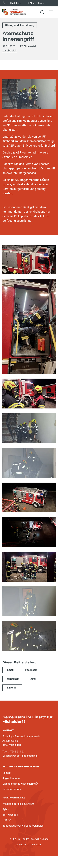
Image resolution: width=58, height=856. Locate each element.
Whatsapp (13, 678)
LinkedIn (12, 687)
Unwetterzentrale (11, 789)
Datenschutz (22, 844)
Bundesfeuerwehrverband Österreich (23, 825)
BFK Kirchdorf (10, 814)
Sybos (6, 809)
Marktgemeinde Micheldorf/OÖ (20, 783)
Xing (33, 678)
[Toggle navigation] (51, 12)
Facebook (31, 669)
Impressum (36, 844)
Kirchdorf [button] (15, 3)
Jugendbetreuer (11, 778)
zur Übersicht (9, 50)
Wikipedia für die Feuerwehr (18, 803)
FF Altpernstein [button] (34, 3)
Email (10, 669)
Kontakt (6, 772)
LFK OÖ (6, 820)
